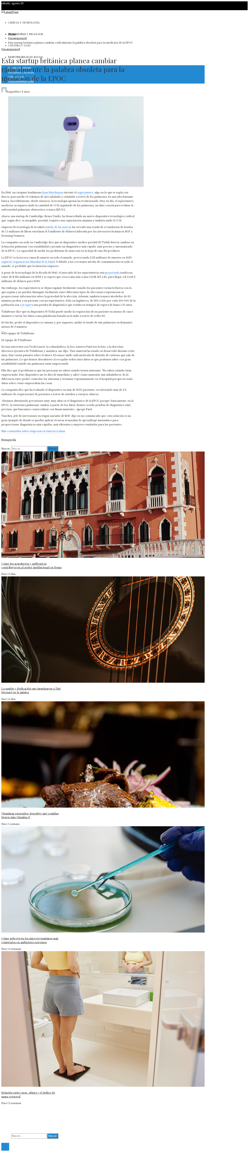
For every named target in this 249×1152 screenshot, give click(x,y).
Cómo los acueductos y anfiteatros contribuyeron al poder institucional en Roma (31, 565)
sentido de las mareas (57, 227)
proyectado (112, 272)
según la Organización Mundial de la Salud (28, 261)
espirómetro (85, 192)
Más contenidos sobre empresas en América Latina (33, 431)
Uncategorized (10, 49)
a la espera (26, 304)
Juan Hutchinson (52, 192)
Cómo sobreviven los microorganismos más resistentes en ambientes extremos (29, 940)
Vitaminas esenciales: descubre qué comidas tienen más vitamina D (30, 815)
